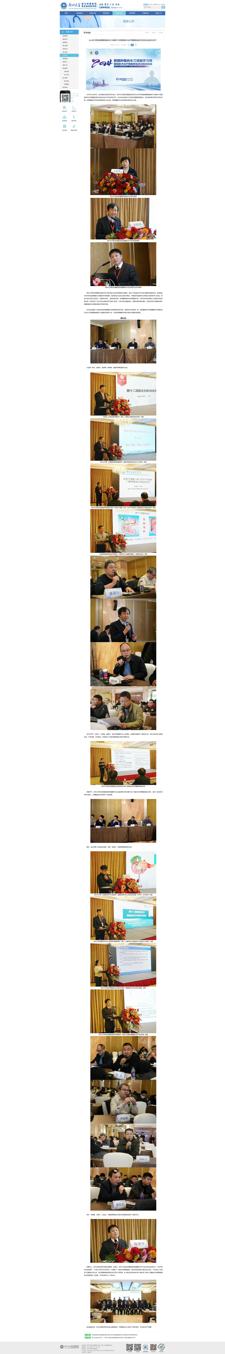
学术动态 (65, 55)
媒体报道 (65, 58)
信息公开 (119, 13)
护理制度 (66, 84)
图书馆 (150, 4)
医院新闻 (65, 36)
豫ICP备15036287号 (109, 1350)
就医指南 (106, 13)
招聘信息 (65, 42)
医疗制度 (66, 81)
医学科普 (65, 87)
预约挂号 (64, 111)
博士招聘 (65, 45)
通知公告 (65, 39)
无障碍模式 (155, 4)
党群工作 (158, 13)
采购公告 (65, 49)
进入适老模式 (162, 4)
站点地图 (64, 130)
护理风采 (145, 13)
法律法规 (66, 71)
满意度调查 (74, 130)
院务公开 (65, 65)
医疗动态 (65, 52)
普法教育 (65, 68)
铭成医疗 (89, 1352)
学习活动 (66, 74)
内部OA (146, 4)
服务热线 (73, 120)
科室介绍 (93, 13)
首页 (66, 13)
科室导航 (64, 120)
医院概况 (79, 13)
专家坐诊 (73, 111)
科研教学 (132, 13)
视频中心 (65, 62)
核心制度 (65, 78)
